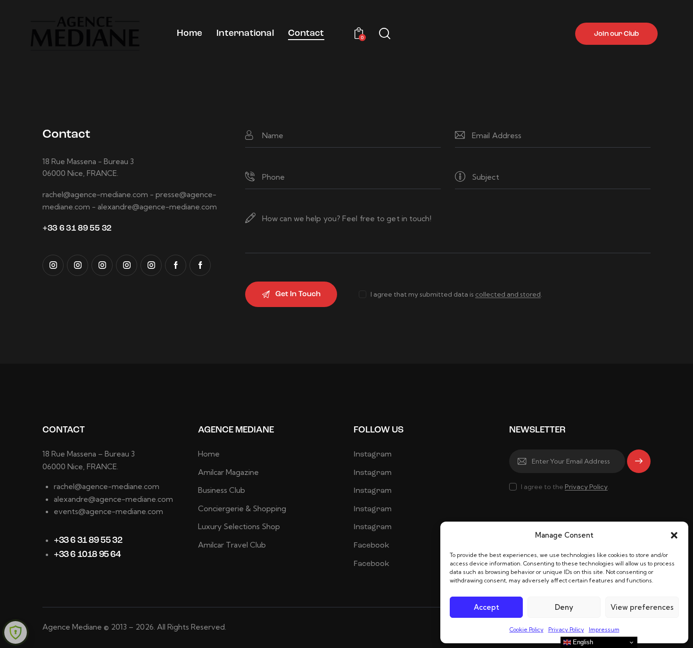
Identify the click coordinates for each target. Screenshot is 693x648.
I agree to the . (565, 486)
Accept (486, 607)
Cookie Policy (527, 629)
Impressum (604, 629)
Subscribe (639, 465)
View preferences (642, 607)
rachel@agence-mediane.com (106, 486)
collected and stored (508, 294)
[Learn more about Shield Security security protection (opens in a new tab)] (15, 632)
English (582, 642)
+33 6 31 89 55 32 (88, 540)
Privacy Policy (566, 629)
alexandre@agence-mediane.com (113, 499)
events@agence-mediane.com (108, 511)
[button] (674, 535)
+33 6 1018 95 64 (87, 554)
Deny (564, 607)
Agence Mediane (72, 626)
